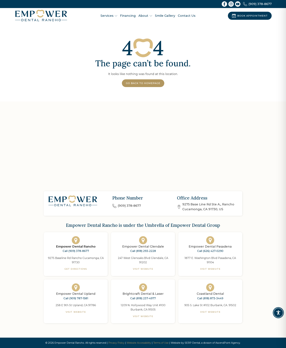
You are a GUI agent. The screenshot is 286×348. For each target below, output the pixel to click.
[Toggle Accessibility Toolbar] (278, 312)
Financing (128, 16)
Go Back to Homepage (143, 83)
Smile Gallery (165, 16)
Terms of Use (161, 342)
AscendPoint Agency (227, 342)
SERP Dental (192, 342)
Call (76, 251)
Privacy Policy (116, 342)
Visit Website (143, 268)
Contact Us (186, 16)
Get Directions (75, 268)
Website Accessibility (139, 342)
